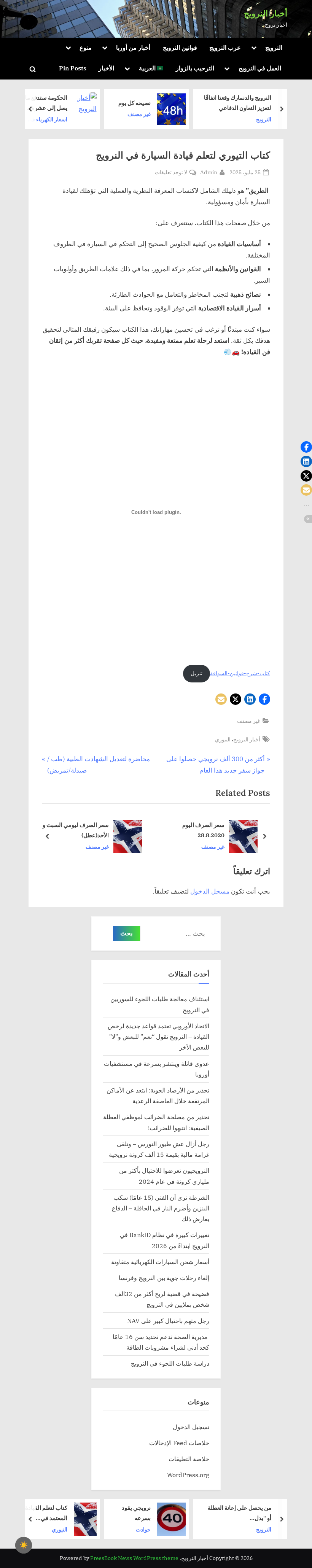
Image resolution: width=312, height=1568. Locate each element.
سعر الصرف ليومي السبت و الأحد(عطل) (187, 830)
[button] (264, 699)
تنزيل (196, 673)
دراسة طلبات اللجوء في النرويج (170, 1363)
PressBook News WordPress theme (134, 1558)
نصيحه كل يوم (164, 103)
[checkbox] (23, 1545)
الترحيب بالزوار (195, 68)
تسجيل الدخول (191, 1427)
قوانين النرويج (180, 47)
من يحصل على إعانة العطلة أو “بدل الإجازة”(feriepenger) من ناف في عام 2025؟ (239, 1513)
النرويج (273, 47)
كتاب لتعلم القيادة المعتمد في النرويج (46, 1513)
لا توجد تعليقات (171, 172)
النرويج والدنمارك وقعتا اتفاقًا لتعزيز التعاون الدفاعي (267, 103)
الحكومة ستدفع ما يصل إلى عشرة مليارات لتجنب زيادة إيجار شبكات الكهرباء (76, 103)
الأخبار (106, 68)
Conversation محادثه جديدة (76, 830)
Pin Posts (72, 68)
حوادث (143, 1529)
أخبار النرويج (265, 13)
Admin (208, 172)
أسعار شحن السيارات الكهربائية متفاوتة (160, 1262)
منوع (86, 47)
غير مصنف (168, 114)
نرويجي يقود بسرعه (136, 1513)
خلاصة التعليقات (189, 1459)
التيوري (223, 739)
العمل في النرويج (260, 68)
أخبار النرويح (246, 739)
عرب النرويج (225, 47)
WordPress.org (188, 1475)
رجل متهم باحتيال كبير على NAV (168, 1321)
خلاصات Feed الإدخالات (179, 1443)
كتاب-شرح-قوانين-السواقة (240, 673)
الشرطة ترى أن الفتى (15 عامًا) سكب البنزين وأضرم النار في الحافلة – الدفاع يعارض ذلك (160, 1208)
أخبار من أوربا (133, 47)
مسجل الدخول (209, 891)
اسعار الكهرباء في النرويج (77, 120)
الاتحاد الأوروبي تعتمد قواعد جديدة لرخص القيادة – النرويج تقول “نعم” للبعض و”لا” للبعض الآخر (158, 1036)
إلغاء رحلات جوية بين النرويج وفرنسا (164, 1278)
